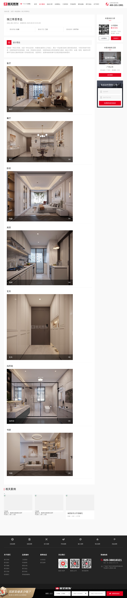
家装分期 (24, 565)
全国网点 (57, 4)
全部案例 (104, 38)
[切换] (28, 4)
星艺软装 (24, 571)
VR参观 (6, 511)
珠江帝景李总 (25, 11)
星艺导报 (6, 571)
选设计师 (49, 4)
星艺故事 (42, 562)
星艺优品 (88, 4)
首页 (35, 4)
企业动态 (42, 559)
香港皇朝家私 (26, 574)
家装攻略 (81, 4)
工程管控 (65, 4)
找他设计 (116, 38)
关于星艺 (96, 4)
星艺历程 (6, 559)
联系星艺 (6, 574)
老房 (51, 593)
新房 (47, 593)
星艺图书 (6, 568)
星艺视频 (6, 565)
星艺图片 (6, 562)
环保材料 (73, 4)
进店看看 (110, 75)
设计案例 (42, 4)
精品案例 (17, 11)
